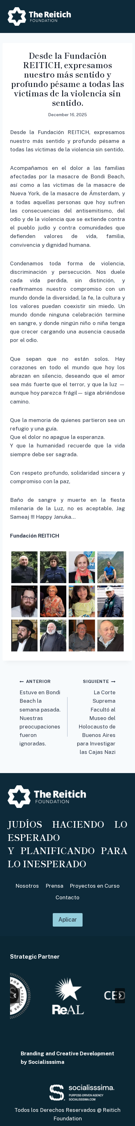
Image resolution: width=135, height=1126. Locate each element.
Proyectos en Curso (95, 886)
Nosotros (27, 886)
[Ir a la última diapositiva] (15, 995)
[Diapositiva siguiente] (120, 995)
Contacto (67, 897)
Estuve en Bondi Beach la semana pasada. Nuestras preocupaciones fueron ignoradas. (40, 713)
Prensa (54, 886)
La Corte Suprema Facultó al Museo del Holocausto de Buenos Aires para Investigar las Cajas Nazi (96, 717)
